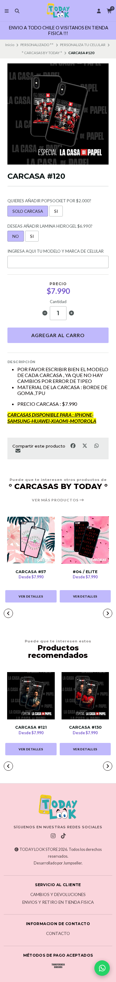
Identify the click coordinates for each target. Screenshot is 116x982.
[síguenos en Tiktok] (63, 836)
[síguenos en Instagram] (52, 836)
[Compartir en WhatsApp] (96, 445)
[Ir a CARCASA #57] (31, 540)
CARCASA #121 (31, 727)
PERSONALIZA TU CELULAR (82, 45)
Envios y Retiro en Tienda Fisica (58, 902)
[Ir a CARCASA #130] (85, 696)
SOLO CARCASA (27, 211)
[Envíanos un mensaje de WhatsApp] (102, 968)
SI (56, 211)
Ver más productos (55, 500)
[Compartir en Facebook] (73, 445)
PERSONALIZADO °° (37, 45)
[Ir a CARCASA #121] (31, 696)
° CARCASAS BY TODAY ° (42, 53)
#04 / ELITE (85, 571)
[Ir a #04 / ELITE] (85, 540)
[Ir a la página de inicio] (58, 11)
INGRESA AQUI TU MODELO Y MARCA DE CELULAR (55, 251)
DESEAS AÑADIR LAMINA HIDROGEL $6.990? (49, 226)
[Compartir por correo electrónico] (17, 450)
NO (15, 236)
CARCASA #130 (85, 727)
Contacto (58, 934)
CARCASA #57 (30, 571)
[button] (8, 613)
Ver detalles (31, 596)
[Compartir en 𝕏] (85, 445)
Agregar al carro (58, 335)
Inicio (9, 45)
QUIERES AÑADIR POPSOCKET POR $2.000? (49, 201)
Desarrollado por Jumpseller (58, 863)
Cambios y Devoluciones (58, 895)
